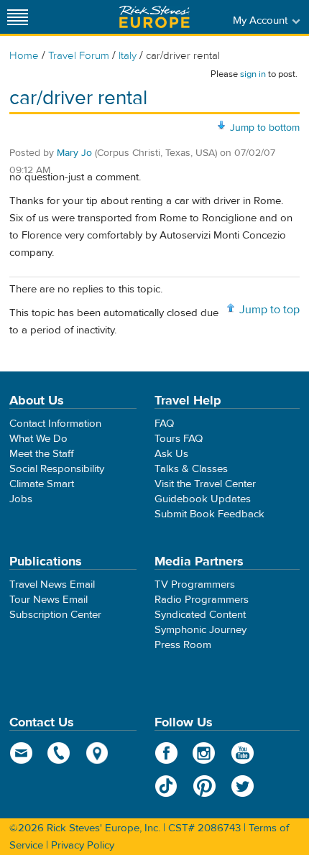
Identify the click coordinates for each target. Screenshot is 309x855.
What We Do (38, 438)
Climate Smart (41, 484)
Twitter (242, 786)
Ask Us (171, 454)
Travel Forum (78, 56)
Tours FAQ (178, 438)
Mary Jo (74, 153)
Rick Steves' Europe (154, 17)
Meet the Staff (41, 454)
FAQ (164, 423)
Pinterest (204, 786)
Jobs (20, 499)
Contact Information (55, 423)
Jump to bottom (265, 127)
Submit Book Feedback (209, 514)
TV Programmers (194, 584)
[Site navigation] (18, 17)
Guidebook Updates (202, 499)
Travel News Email (52, 584)
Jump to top (269, 309)
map (97, 752)
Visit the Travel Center (205, 484)
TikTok (166, 786)
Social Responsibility (56, 469)
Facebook (166, 752)
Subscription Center (55, 614)
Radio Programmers (201, 599)
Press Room (182, 645)
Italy (128, 56)
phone (59, 752)
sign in (253, 74)
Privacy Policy (82, 845)
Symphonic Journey (200, 630)
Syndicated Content (200, 614)
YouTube (242, 752)
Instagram (204, 752)
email (21, 752)
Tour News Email (48, 599)
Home (24, 56)
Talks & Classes (191, 469)
